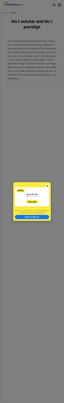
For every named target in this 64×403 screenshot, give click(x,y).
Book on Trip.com (32, 217)
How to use (40, 212)
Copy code (32, 202)
